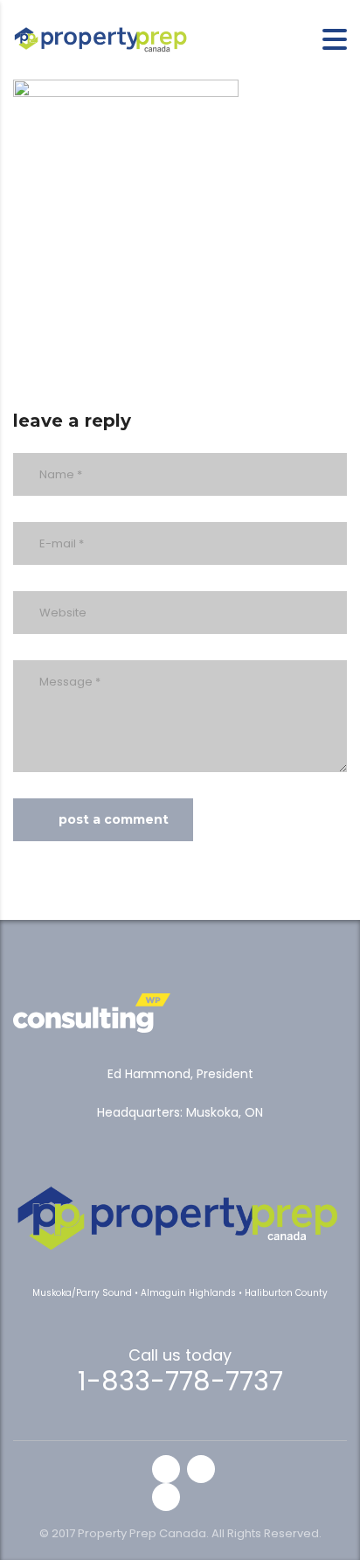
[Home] (100, 38)
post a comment (114, 819)
